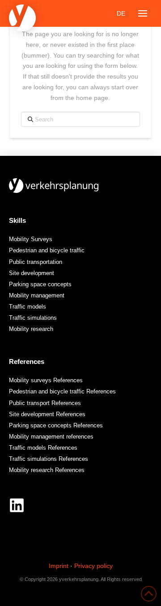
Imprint (58, 565)
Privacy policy (93, 565)
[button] (142, 13)
